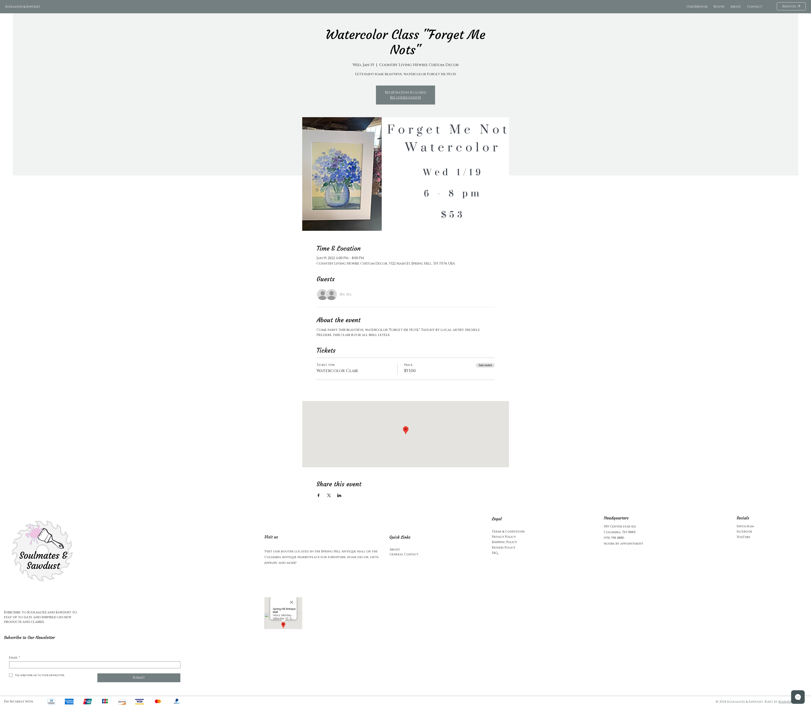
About (395, 550)
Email (14, 658)
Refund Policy (503, 548)
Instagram (745, 526)
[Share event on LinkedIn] (339, 495)
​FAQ (495, 553)
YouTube (743, 537)
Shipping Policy (504, 542)
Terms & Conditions (508, 532)
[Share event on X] (329, 495)
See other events (405, 97)
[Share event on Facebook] (319, 495)
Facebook (744, 532)
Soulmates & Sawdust (22, 6)
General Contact (404, 554)
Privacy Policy (504, 537)
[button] (754, 6)
